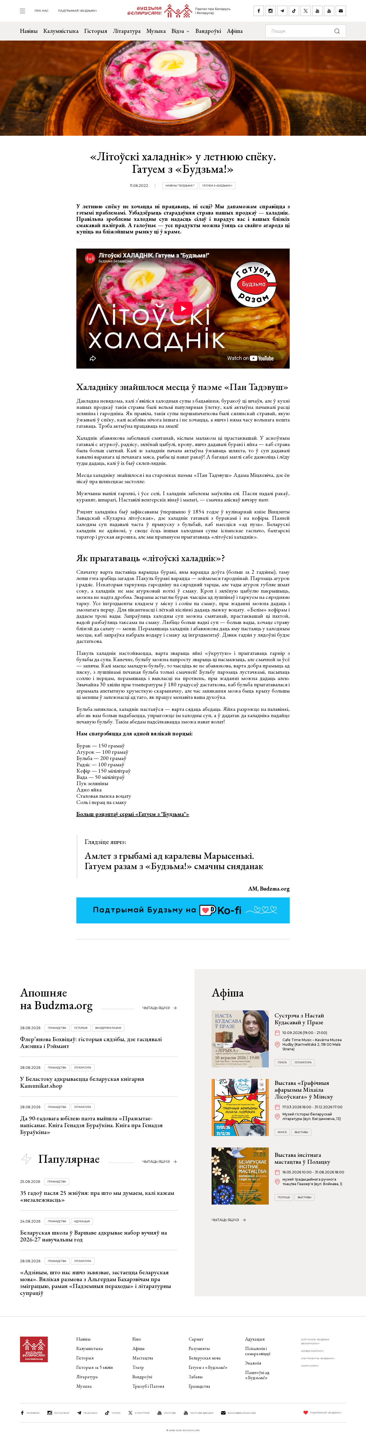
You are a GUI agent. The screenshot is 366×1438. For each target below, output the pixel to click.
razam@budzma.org (242, 1412)
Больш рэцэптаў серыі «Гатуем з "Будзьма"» (132, 814)
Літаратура (127, 31)
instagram (61, 1412)
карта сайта (309, 1365)
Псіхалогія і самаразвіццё (257, 1351)
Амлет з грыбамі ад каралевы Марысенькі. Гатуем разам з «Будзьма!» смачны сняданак (174, 860)
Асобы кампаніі (312, 1350)
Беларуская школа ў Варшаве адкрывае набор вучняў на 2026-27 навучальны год (93, 1235)
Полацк (284, 1197)
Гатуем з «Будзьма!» (217, 185)
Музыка (156, 31)
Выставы (301, 1132)
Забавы (196, 1377)
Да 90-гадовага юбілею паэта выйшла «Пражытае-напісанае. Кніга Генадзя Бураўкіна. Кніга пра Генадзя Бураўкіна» (91, 1125)
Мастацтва (142, 1358)
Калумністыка (61, 31)
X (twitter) (142, 1412)
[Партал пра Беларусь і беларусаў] (175, 10)
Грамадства (57, 1027)
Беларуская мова (205, 1358)
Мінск (282, 1132)
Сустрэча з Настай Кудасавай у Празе (299, 1018)
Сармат (196, 1339)
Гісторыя (95, 31)
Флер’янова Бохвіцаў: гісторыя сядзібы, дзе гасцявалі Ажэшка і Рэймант (91, 1042)
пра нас (42, 11)
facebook (33, 1412)
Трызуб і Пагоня (148, 1386)
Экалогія (253, 1363)
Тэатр (138, 1367)
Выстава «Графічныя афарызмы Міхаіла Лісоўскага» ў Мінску (303, 1090)
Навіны (29, 31)
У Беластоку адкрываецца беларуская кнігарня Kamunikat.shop (82, 1082)
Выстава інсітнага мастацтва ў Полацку (302, 1158)
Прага (282, 1062)
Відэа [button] (178, 31)
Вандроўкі (208, 31)
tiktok (116, 1412)
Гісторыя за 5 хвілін (94, 1367)
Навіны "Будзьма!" (180, 185)
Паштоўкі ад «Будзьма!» (257, 1375)
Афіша (235, 31)
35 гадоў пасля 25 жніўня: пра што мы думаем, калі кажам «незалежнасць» (97, 1196)
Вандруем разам (108, 1027)
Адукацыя (82, 1221)
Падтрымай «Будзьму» (77, 11)
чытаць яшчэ (156, 1008)
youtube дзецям (201, 1412)
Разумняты (199, 1348)
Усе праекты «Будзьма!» (318, 1358)
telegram (90, 1412)
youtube (170, 1412)
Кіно (136, 1339)
